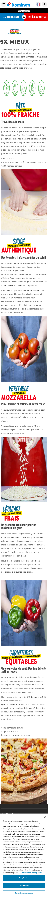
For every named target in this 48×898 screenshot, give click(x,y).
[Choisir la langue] (38, 4)
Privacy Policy (37, 873)
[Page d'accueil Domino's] (18, 4)
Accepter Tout (24, 878)
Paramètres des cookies (24, 893)
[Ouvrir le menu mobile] (3, 4)
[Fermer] (45, 817)
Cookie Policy (25, 873)
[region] (24, 856)
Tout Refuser (24, 885)
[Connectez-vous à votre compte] (44, 4)
